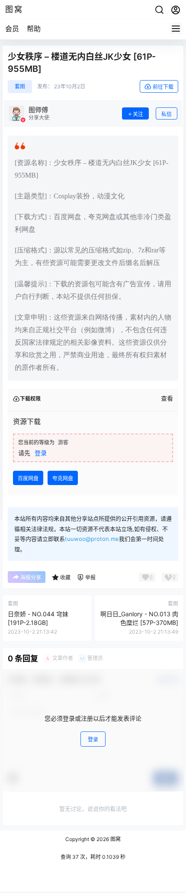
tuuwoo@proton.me (92, 538)
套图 (20, 86)
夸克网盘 (62, 478)
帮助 (34, 28)
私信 (166, 114)
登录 (41, 452)
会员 (12, 28)
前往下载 (163, 87)
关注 (138, 114)
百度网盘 (28, 478)
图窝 (115, 839)
